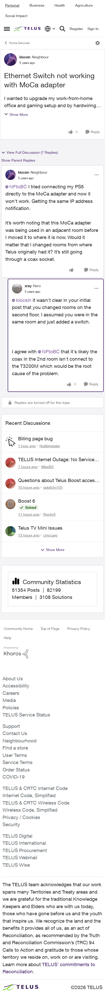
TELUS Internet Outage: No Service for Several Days (56, 460)
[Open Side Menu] (6, 29)
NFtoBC (18, 186)
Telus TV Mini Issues (40, 528)
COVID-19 (14, 777)
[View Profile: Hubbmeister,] (10, 442)
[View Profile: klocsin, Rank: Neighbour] (10, 59)
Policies (11, 707)
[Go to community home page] (28, 29)
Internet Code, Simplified (29, 795)
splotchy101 (53, 487)
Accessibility (16, 685)
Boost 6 (26, 501)
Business (37, 5)
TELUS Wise (16, 865)
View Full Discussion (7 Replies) (32, 152)
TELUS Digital (17, 836)
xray (28, 286)
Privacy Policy (78, 628)
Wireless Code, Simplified (30, 810)
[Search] (62, 29)
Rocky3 (49, 514)
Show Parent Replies (18, 160)
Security (11, 824)
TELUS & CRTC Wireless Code (36, 803)
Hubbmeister (50, 446)
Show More (18, 114)
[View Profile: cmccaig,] (10, 531)
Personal (12, 5)
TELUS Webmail (20, 857)
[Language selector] (50, 29)
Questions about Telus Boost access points (57, 480)
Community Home (18, 628)
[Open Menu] (97, 43)
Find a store (15, 748)
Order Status (16, 769)
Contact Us (15, 733)
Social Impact (16, 15)
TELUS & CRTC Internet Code (35, 788)
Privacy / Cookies (21, 817)
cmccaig (50, 535)
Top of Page (50, 628)
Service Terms (18, 762)
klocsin (25, 57)
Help (7, 638)
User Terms (15, 755)
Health (60, 5)
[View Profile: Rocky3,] (10, 504)
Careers (11, 693)
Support (11, 726)
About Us (13, 678)
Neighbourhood (19, 740)
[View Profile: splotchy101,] (10, 483)
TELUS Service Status (26, 714)
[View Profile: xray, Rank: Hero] (17, 288)
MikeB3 (47, 466)
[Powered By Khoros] (52, 652)
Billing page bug (35, 438)
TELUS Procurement (25, 850)
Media (9, 700)
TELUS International (24, 843)
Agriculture (84, 5)
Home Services (19, 43)
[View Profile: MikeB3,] (10, 463)
